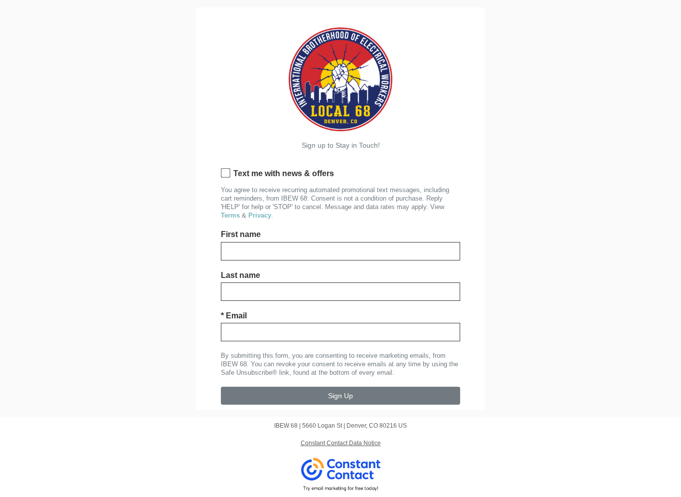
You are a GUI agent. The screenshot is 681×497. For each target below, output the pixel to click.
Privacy (259, 215)
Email (234, 315)
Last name (240, 275)
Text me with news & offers (283, 173)
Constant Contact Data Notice (341, 443)
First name (241, 234)
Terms (230, 215)
